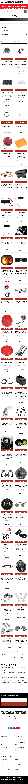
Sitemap (3, 749)
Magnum (17, 762)
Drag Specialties (5, 764)
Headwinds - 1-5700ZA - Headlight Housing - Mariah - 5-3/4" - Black (21, 186)
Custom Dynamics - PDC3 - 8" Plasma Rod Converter (21, 214)
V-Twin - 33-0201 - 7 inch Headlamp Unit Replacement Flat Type (7, 63)
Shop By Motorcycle (20, 742)
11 (18, 657)
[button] (26, 34)
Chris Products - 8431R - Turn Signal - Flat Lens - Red (21, 333)
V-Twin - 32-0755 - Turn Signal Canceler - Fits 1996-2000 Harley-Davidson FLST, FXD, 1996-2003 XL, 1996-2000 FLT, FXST (7, 96)
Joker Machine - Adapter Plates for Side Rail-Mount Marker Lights (7, 640)
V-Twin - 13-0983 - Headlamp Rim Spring (21, 125)
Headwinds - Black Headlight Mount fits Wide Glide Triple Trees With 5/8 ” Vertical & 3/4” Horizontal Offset (21, 393)
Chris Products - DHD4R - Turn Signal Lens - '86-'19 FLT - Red (7, 362)
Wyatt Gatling (4, 767)
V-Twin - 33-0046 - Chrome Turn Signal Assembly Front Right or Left (21, 63)
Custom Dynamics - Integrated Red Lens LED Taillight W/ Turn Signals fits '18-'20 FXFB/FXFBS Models (7, 579)
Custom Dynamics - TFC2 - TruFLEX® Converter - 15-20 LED (7, 214)
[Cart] (26, 1)
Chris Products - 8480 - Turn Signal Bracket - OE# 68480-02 (21, 362)
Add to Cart (7, 58)
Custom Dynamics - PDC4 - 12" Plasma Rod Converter (7, 242)
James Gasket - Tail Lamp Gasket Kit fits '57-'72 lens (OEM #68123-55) (7, 393)
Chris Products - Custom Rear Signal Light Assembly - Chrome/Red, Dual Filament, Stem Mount (7, 547)
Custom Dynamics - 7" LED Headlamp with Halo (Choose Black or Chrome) (21, 579)
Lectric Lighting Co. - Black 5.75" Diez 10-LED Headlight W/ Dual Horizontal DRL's (21, 486)
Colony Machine (5, 769)
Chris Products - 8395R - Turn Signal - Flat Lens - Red (7, 303)
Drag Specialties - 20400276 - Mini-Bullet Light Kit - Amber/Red (7, 186)
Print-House (4, 747)
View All (16, 769)
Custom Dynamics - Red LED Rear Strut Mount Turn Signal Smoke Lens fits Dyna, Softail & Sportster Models (21, 424)
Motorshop (17, 764)
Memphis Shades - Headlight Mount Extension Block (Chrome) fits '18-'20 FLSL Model (7, 610)
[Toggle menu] (2, 2)
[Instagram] (9, 728)
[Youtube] (15, 728)
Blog (2, 742)
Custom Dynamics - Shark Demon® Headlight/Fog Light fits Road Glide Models (21, 455)
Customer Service (5, 740)
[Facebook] (12, 728)
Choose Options (7, 512)
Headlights (4, 24)
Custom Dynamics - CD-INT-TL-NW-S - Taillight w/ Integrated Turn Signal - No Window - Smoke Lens (7, 273)
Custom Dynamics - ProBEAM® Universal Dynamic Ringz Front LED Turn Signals (21, 516)
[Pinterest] (18, 728)
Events (2, 744)
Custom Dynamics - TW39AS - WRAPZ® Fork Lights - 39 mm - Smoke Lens (21, 243)
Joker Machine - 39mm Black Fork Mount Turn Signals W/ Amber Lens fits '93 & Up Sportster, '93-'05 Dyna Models (21, 547)
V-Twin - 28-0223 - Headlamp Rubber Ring (7, 125)
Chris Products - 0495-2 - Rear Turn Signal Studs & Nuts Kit (21, 303)
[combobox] (14, 11)
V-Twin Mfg (4, 759)
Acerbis (16, 759)
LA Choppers (18, 767)
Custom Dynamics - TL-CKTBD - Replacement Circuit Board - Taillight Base (21, 272)
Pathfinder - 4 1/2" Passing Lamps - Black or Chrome (21, 640)
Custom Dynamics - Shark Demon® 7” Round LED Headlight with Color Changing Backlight (7, 455)
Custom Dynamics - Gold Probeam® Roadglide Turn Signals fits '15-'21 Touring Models (7, 486)
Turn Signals (5, 30)
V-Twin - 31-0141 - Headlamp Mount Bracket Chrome (21, 94)
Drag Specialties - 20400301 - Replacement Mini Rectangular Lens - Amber (21, 156)
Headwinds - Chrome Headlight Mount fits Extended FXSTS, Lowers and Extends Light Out (7, 424)
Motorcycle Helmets (20, 747)
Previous (4, 654)
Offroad (17, 744)
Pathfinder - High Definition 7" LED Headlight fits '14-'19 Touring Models (7, 516)
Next (22, 657)
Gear (16, 749)
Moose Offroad (4, 762)
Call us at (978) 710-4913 (14, 724)
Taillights (4, 27)
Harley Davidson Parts (20, 740)
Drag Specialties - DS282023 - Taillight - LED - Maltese (7, 155)
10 (14, 657)
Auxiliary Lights (5, 22)
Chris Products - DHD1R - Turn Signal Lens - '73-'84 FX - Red (7, 333)
